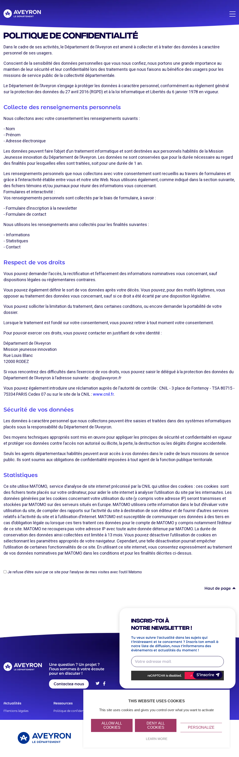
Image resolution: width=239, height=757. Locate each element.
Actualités (12, 703)
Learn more (156, 739)
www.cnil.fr (103, 394)
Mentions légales (16, 711)
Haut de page (217, 588)
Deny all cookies (156, 725)
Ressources (63, 703)
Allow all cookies (112, 725)
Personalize (201, 727)
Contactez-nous (69, 684)
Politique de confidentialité (72, 711)
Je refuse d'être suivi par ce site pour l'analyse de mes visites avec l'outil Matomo (74, 572)
